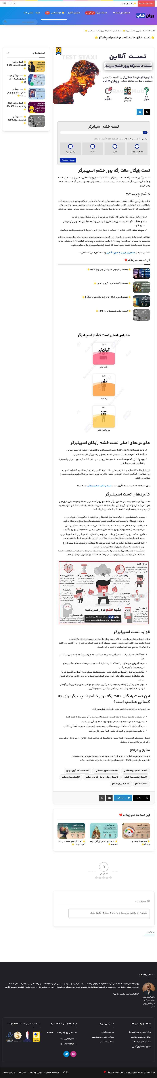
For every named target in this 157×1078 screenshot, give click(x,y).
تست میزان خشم (69, 777)
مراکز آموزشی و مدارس (141, 1037)
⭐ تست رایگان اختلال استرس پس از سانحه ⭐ (17, 93)
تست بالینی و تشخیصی (137, 30)
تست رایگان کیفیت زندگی (99, 486)
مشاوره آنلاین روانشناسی (103, 1037)
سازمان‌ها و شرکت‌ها (142, 1042)
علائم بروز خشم (120, 784)
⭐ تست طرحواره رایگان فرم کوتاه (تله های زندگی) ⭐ (106, 297)
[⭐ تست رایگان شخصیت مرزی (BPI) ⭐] (141, 315)
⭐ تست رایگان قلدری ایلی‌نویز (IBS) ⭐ (16, 65)
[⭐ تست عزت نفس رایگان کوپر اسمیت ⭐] (104, 831)
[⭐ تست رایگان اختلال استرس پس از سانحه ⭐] (36, 93)
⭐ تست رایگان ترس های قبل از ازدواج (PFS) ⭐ (109, 269)
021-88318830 (67, 1039)
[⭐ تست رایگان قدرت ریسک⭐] (136, 831)
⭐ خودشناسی (55, 13)
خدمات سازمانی (107, 1032)
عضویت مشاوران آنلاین (141, 1046)
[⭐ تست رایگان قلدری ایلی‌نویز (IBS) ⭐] (36, 66)
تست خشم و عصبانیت (105, 771)
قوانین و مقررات (35, 1072)
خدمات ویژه (96, 13)
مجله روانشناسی (107, 1042)
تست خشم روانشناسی (134, 771)
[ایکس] (147, 112)
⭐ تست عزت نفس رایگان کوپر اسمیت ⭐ (104, 843)
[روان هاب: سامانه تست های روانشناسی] (145, 15)
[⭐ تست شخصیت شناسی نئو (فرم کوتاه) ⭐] (71, 831)
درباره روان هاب (9, 1072)
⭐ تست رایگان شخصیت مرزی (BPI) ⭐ (113, 311)
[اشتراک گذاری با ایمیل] (109, 798)
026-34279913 (67, 1044)
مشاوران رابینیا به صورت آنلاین (120, 253)
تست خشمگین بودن (76, 771)
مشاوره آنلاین (74, 13)
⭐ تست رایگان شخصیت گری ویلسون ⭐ (112, 283)
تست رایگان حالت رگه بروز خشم (101, 777)
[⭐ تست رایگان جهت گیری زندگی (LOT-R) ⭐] (36, 80)
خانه (151, 30)
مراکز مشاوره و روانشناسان (139, 1032)
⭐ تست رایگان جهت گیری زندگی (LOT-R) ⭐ (17, 79)
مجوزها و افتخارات (51, 1072)
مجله (37, 13)
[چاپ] (102, 798)
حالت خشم (140, 784)
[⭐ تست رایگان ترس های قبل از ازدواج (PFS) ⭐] (141, 273)
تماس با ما (28, 13)
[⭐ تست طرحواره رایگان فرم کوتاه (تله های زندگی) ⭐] (141, 301)
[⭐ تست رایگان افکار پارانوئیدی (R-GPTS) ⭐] (36, 107)
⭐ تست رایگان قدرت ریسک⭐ (140, 843)
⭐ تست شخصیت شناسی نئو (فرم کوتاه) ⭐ (71, 843)
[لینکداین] (140, 112)
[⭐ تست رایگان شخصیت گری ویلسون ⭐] (141, 287)
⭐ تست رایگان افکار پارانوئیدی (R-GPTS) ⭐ (117, 3)
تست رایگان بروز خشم (135, 777)
